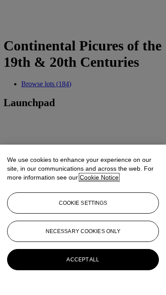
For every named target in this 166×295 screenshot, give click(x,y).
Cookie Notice (99, 177)
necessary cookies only (83, 231)
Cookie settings (83, 203)
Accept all (82, 260)
